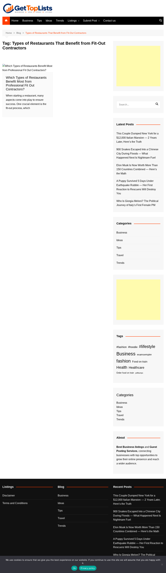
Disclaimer (8, 495)
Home (15, 20)
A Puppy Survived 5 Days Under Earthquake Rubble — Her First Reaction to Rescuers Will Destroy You (136, 187)
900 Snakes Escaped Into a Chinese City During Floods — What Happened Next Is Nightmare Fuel (137, 153)
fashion (123, 361)
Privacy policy (88, 568)
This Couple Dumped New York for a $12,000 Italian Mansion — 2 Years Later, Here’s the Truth (137, 137)
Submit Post (90, 20)
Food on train (139, 361)
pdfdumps (139, 373)
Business (27, 20)
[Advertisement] (138, 66)
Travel (120, 255)
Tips (39, 20)
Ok (74, 568)
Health (121, 367)
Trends (60, 20)
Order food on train (125, 373)
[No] (162, 564)
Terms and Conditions (15, 503)
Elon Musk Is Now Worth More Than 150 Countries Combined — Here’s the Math (137, 169)
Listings (72, 20)
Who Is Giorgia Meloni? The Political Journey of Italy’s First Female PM (137, 203)
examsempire (144, 354)
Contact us (109, 20)
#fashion (121, 347)
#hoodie (132, 347)
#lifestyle (147, 346)
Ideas (49, 20)
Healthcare (136, 367)
